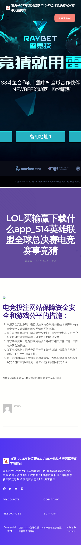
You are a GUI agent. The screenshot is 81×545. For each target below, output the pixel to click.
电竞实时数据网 (34, 378)
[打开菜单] (8, 18)
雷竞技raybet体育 (52, 378)
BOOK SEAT (65, 18)
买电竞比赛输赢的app (14, 378)
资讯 (54, 260)
